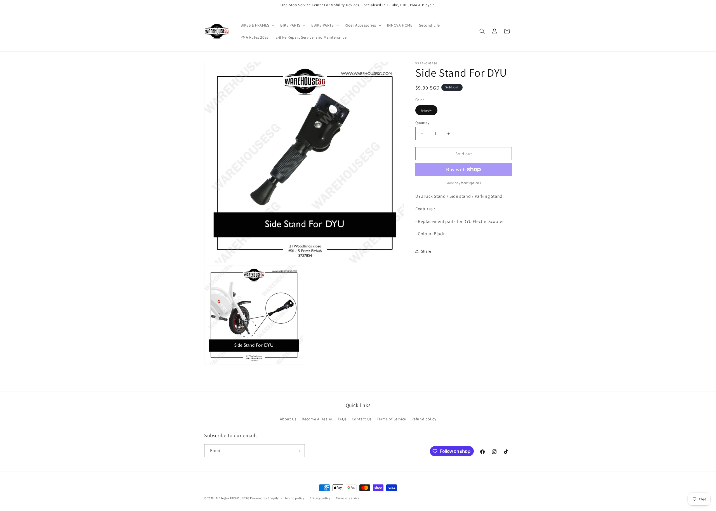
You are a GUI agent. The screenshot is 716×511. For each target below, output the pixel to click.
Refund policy (423, 418)
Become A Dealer (317, 418)
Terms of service (347, 498)
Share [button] (426, 251)
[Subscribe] (298, 451)
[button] (257, 25)
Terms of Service (391, 418)
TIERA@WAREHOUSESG (232, 498)
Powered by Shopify (264, 498)
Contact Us (362, 418)
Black (429, 111)
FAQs (342, 418)
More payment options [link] (463, 183)
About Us (288, 418)
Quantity (422, 122)
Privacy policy (320, 498)
